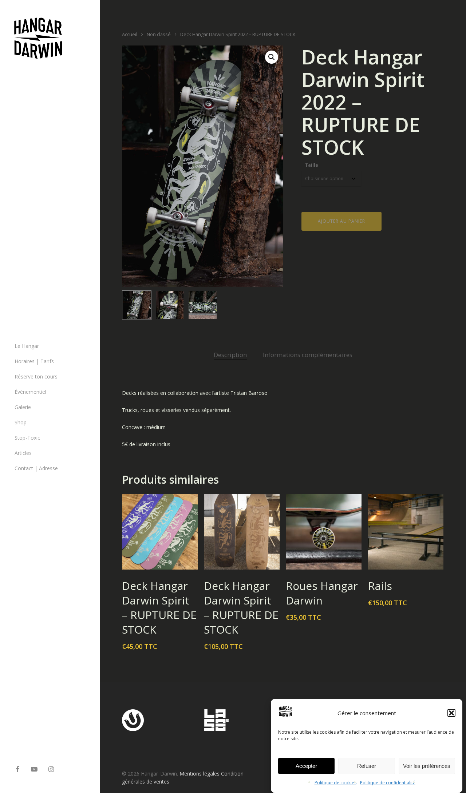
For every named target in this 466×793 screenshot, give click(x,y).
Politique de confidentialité (387, 783)
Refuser (366, 766)
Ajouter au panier (341, 221)
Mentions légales (199, 773)
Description (230, 354)
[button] (451, 713)
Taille (311, 165)
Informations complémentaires (307, 354)
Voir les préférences (426, 766)
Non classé (159, 34)
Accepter (306, 766)
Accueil (129, 34)
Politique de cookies (335, 783)
